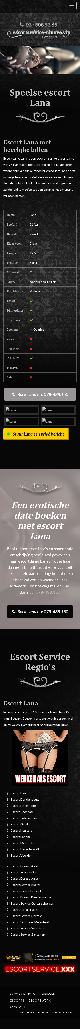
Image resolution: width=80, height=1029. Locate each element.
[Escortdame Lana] (22, 409)
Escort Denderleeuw (25, 799)
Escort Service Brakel (25, 885)
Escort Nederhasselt (25, 849)
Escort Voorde (21, 855)
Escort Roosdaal (22, 812)
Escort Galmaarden (24, 818)
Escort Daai (18, 793)
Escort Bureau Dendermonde (31, 897)
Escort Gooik (20, 824)
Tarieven (47, 994)
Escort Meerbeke (23, 843)
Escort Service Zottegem (28, 934)
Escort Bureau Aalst (24, 866)
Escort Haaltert (21, 830)
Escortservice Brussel (26, 891)
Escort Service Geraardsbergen (32, 903)
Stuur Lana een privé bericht (38, 433)
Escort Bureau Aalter (25, 878)
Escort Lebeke (21, 837)
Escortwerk (40, 1000)
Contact (18, 1007)
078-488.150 (48, 592)
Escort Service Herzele (26, 916)
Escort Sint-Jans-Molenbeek (30, 922)
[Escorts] (40, 957)
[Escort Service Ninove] (40, 33)
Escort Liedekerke (23, 805)
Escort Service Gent (25, 872)
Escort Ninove (23, 994)
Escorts (17, 1000)
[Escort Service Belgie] (40, 968)
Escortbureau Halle (24, 909)
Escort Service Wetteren (28, 928)
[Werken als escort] (40, 757)
